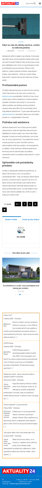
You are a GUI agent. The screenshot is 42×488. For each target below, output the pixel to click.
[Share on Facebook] (24, 204)
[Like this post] (19, 204)
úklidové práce (7, 96)
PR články (14, 482)
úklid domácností (8, 114)
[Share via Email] (4, 210)
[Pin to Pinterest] (35, 204)
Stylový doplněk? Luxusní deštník (15, 405)
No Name (11, 51)
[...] (16, 337)
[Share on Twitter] (30, 204)
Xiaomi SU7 (8, 315)
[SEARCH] (34, 3)
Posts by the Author (30, 220)
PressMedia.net (9, 480)
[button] (4, 276)
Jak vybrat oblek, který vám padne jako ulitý (19, 432)
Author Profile (11, 220)
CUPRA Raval (8, 343)
